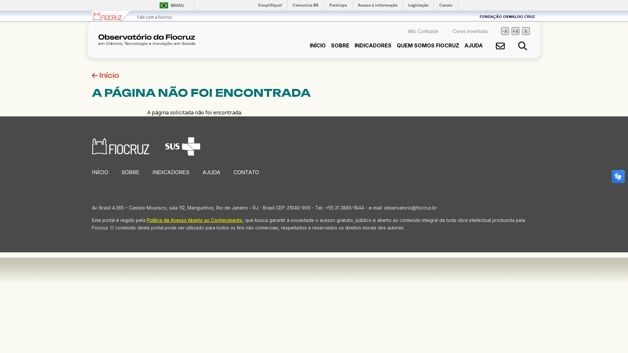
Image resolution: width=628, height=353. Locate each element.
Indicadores (373, 45)
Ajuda (473, 45)
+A (515, 31)
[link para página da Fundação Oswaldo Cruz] (507, 16)
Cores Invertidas (470, 31)
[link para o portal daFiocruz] (111, 16)
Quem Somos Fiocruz (428, 45)
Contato (246, 172)
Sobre (340, 45)
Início (318, 45)
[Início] (149, 39)
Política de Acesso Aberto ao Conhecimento (194, 220)
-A (504, 31)
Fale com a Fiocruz (154, 17)
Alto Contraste (423, 31)
